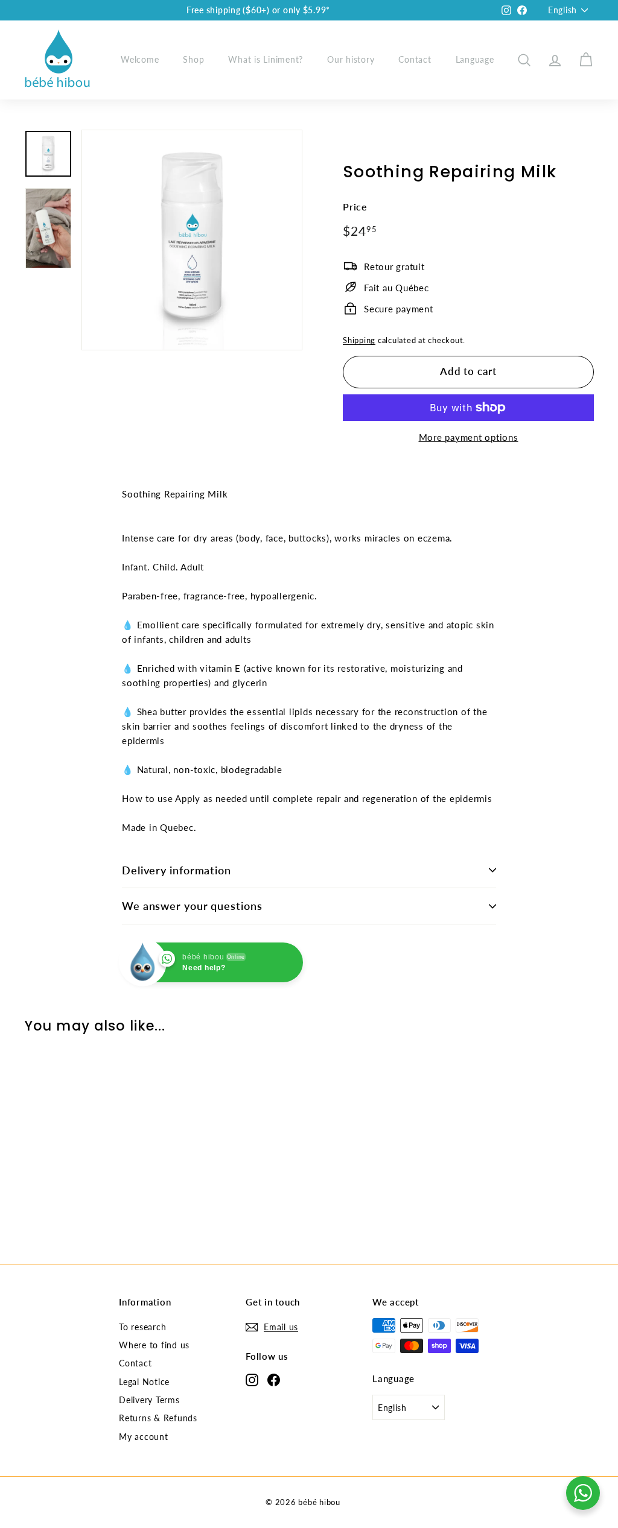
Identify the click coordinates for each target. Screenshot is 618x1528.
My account (143, 1437)
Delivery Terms (149, 1400)
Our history (350, 59)
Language (475, 59)
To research (142, 1327)
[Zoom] (192, 240)
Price (355, 206)
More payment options (468, 437)
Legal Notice (144, 1382)
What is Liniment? (265, 59)
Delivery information (176, 870)
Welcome (140, 59)
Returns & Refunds (158, 1418)
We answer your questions (192, 905)
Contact (414, 59)
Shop (193, 59)
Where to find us (154, 1345)
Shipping (359, 340)
